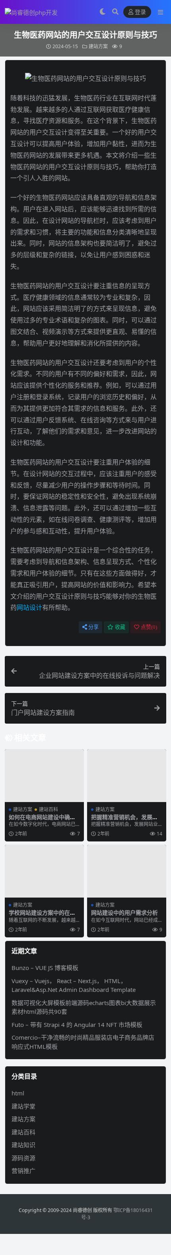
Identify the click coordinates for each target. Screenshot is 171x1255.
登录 (140, 12)
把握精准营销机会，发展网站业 (124, 820)
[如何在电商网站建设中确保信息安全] (44, 775)
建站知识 (23, 1145)
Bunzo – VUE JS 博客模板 (45, 968)
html (18, 1093)
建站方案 (98, 46)
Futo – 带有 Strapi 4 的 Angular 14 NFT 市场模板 (77, 1025)
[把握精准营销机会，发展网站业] (126, 775)
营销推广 (23, 1171)
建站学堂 (23, 1106)
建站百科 (48, 809)
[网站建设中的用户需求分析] (126, 871)
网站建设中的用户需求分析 (124, 912)
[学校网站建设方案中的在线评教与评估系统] (44, 871)
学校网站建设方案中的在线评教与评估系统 (42, 916)
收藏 (120, 627)
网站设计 (29, 607)
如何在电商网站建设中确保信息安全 (42, 820)
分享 (93, 627)
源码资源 (23, 1158)
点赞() (149, 627)
